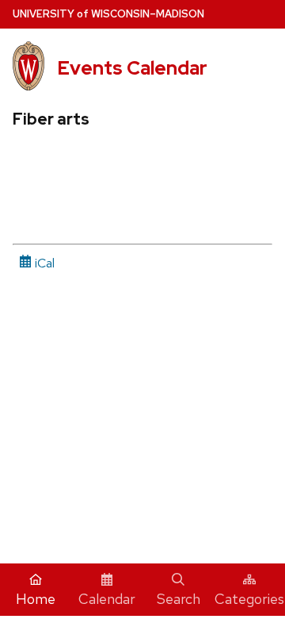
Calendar (106, 599)
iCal (43, 263)
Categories (249, 599)
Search (178, 599)
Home (35, 599)
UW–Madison (108, 14)
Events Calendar (132, 68)
